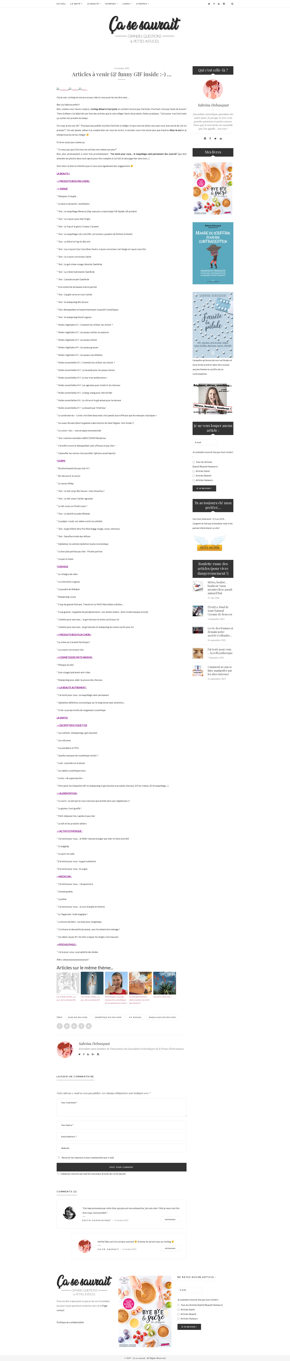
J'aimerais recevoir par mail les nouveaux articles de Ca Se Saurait (93, 1173)
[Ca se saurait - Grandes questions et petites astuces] (145, 29)
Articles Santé (202, 471)
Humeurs (110, 4)
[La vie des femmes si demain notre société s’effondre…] (198, 630)
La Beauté (93, 4)
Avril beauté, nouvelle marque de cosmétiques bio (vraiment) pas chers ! (116, 1000)
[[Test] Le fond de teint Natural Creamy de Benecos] (198, 611)
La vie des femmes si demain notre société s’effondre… (220, 631)
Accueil (61, 4)
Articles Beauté (203, 475)
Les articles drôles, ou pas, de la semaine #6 (66, 998)
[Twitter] (209, 4)
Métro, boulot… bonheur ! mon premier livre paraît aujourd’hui (220, 587)
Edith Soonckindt (96, 1220)
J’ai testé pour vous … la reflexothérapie (220, 651)
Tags (60, 1017)
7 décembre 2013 (216, 657)
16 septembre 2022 (217, 640)
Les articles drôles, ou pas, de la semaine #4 (90, 998)
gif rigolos (135, 1017)
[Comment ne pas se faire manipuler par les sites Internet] (198, 671)
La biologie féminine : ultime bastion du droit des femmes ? (139, 1000)
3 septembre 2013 (216, 619)
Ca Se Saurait (108, 1249)
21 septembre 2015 (217, 678)
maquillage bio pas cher (162, 1017)
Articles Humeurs (204, 480)
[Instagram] (224, 4)
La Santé (75, 4)
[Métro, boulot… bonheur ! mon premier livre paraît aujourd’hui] (198, 586)
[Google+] (93, 1054)
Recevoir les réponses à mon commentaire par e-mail (87, 1157)
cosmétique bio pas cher (108, 1017)
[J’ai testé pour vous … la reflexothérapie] (198, 653)
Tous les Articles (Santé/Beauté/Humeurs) (205, 464)
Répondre (170, 1219)
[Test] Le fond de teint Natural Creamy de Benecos (220, 610)
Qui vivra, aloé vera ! (162, 997)
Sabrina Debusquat (94, 1043)
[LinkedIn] (219, 4)
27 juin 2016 (213, 597)
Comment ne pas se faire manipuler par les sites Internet (220, 670)
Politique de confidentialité (70, 1322)
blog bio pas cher (77, 1017)
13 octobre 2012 (121, 68)
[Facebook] (213, 4)
